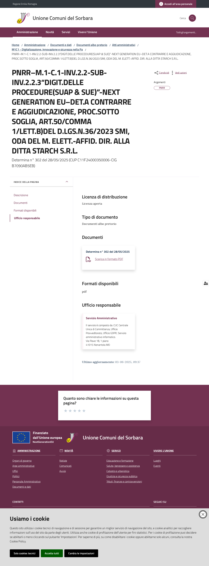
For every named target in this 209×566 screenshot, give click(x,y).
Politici (15, 476)
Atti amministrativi (123, 45)
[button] (192, 18)
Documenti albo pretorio (91, 45)
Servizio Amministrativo (101, 318)
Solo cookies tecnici (24, 553)
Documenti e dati (61, 45)
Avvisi (62, 471)
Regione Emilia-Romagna (25, 4)
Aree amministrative (23, 466)
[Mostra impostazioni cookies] (206, 283)
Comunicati (65, 466)
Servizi (116, 451)
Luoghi (157, 461)
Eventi (157, 466)
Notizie (63, 461)
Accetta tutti (52, 553)
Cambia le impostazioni (81, 553)
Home (15, 45)
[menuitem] (27, 32)
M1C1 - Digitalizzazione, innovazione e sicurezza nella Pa (47, 49)
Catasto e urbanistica (117, 471)
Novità (68, 451)
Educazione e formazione (119, 461)
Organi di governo (22, 461)
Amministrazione (34, 45)
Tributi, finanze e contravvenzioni (124, 481)
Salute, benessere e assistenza (123, 466)
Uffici (15, 471)
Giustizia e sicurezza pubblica (121, 476)
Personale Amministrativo (26, 481)
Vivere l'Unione (163, 451)
